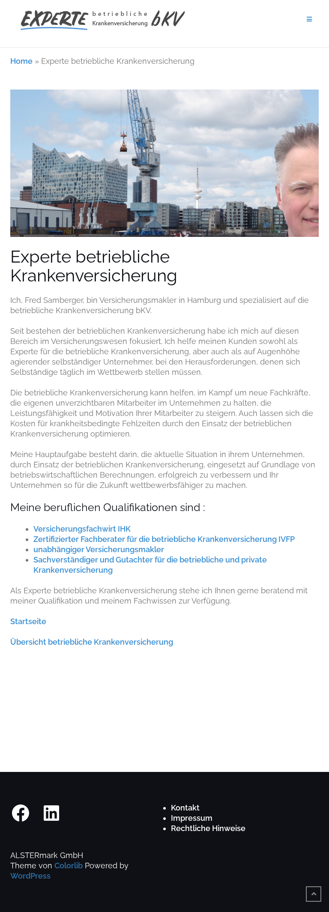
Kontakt (185, 807)
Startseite (28, 621)
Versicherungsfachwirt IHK (82, 528)
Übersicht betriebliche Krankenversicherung (91, 641)
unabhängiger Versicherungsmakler (98, 549)
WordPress (30, 875)
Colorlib (68, 865)
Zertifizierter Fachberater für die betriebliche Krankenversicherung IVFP (164, 539)
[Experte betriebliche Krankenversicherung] (164, 167)
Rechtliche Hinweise (208, 828)
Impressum (191, 817)
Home (21, 61)
